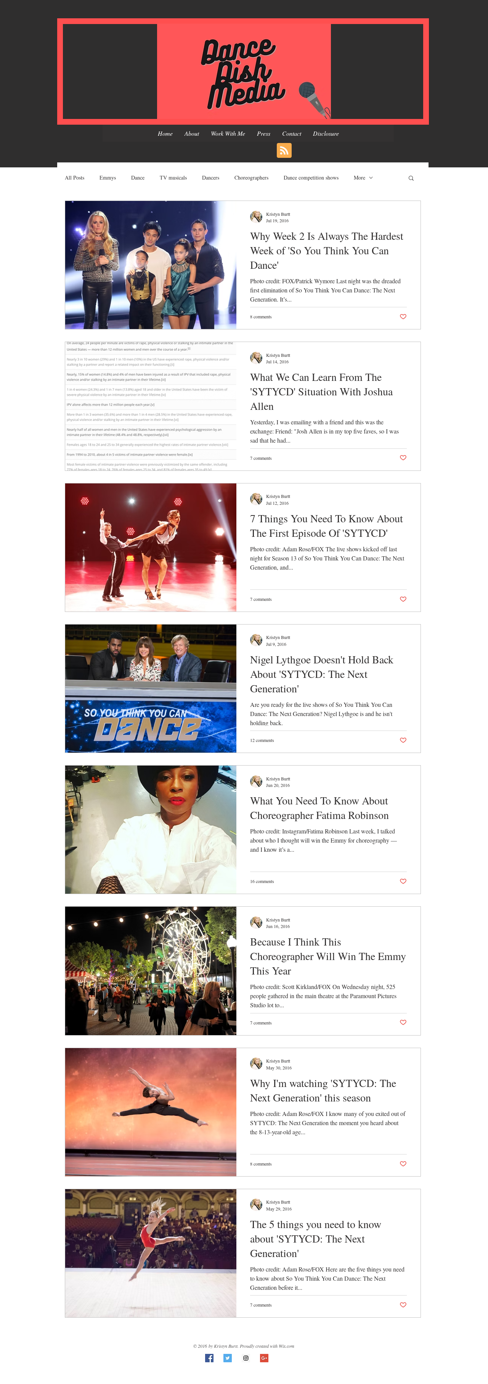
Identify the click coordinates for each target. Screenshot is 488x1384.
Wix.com (286, 1346)
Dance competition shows (311, 177)
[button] (411, 179)
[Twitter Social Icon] (227, 1358)
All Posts (74, 177)
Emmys (108, 177)
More (359, 177)
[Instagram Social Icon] (246, 1358)
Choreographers (251, 177)
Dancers (210, 177)
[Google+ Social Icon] (264, 1358)
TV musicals (173, 177)
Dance (137, 177)
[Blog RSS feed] (284, 151)
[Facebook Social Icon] (209, 1358)
